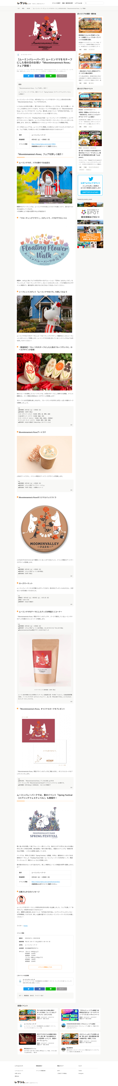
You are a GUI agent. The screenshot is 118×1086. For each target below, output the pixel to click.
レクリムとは (78, 3)
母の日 (32, 995)
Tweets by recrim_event (84, 199)
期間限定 (26, 995)
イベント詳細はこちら (45, 967)
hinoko (26, 926)
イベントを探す (56, 3)
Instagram (81, 1073)
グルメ (90, 126)
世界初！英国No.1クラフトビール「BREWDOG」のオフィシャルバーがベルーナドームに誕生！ (90, 115)
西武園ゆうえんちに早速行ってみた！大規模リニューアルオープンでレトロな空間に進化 (90, 37)
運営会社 (17, 1076)
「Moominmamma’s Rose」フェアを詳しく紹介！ (33, 88)
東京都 (85, 83)
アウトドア (82, 169)
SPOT (58, 1070)
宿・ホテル (91, 83)
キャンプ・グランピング (94, 167)
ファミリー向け (39, 995)
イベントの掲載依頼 (40, 1070)
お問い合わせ (18, 1073)
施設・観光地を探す (67, 3)
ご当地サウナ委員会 (62, 1073)
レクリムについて (19, 1070)
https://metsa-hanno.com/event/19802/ (44, 144)
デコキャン (88, 169)
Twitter (80, 1070)
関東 (80, 49)
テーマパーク (91, 49)
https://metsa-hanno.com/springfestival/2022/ (46, 882)
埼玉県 (85, 49)
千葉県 (85, 167)
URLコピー (61, 75)
